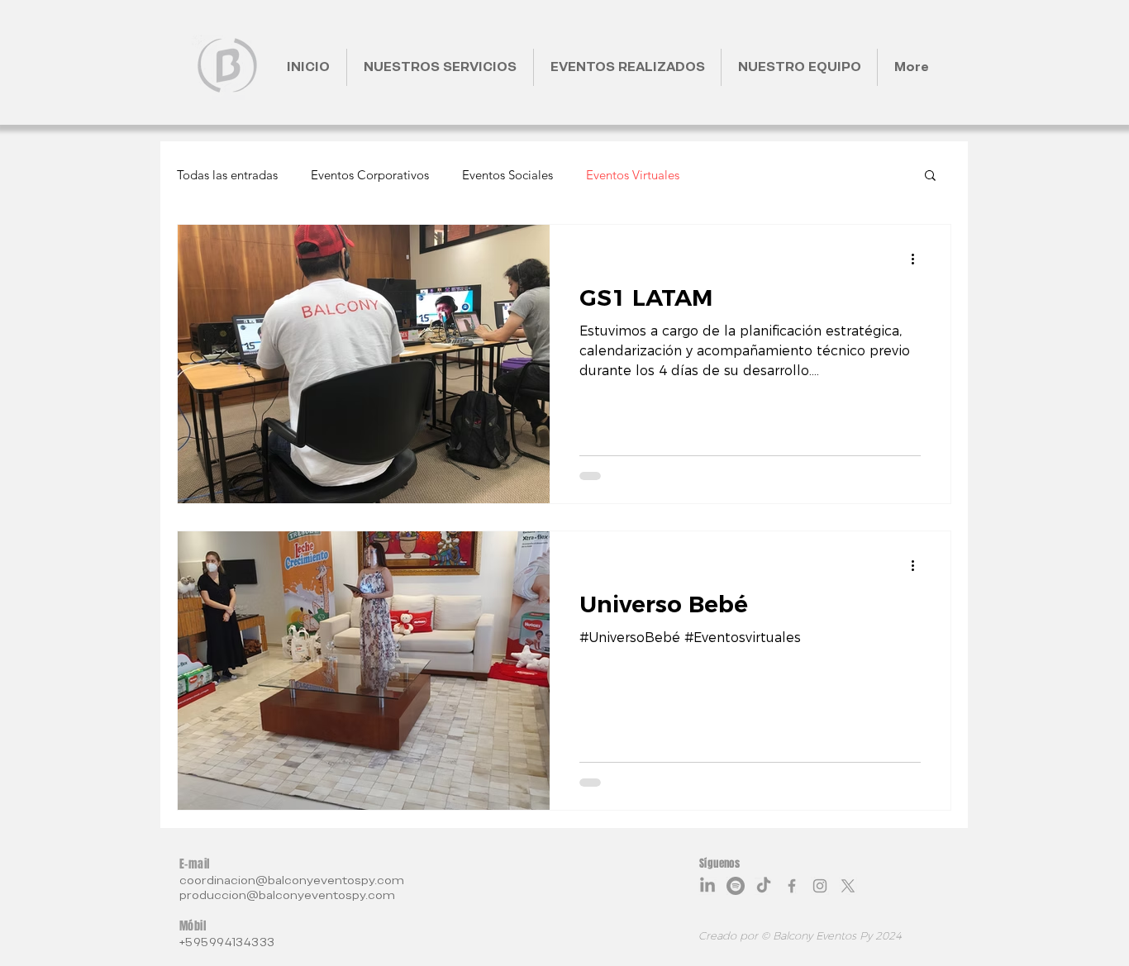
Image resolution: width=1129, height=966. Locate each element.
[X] (848, 886)
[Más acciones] (918, 259)
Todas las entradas (227, 175)
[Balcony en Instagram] (820, 886)
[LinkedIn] (707, 886)
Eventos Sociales (507, 175)
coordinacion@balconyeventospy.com (291, 880)
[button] (930, 176)
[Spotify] (735, 886)
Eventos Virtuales (632, 175)
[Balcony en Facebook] (792, 886)
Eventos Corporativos (370, 175)
